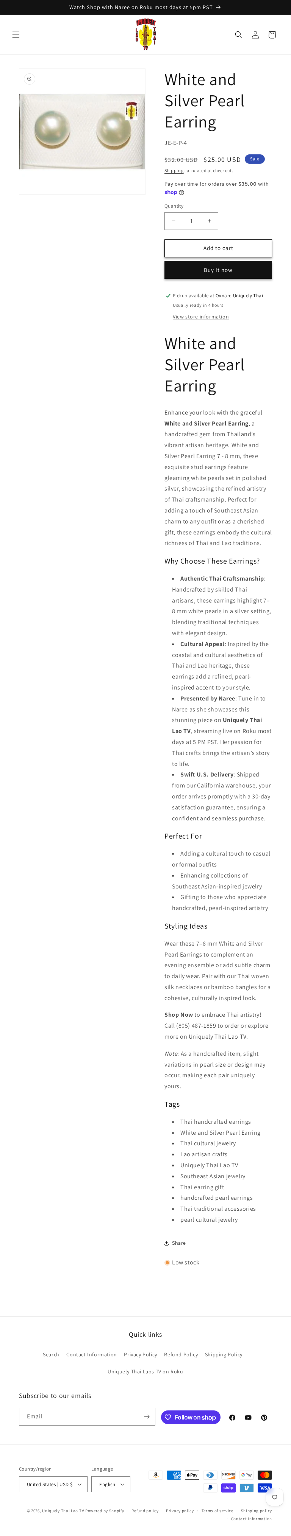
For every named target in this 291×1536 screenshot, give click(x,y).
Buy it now (218, 269)
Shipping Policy (223, 1354)
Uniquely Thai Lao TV (217, 1037)
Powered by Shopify (104, 1510)
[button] (16, 34)
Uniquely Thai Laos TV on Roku (145, 1371)
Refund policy (144, 1510)
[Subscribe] (146, 1417)
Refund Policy (181, 1354)
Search (51, 1354)
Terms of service (217, 1510)
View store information (201, 316)
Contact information (251, 1518)
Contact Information (91, 1354)
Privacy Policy (140, 1354)
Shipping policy (256, 1510)
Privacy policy (180, 1510)
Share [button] (179, 1242)
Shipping (174, 170)
